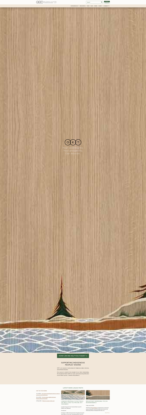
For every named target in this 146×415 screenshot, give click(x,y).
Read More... (107, 412)
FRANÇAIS (107, 2)
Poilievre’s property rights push (48, 400)
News (95, 6)
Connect (105, 6)
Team (88, 6)
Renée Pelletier (94, 407)
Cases (99, 6)
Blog (92, 6)
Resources (83, 6)
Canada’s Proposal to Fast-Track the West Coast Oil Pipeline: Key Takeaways (72, 403)
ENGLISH (107, 1)
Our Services (74, 6)
